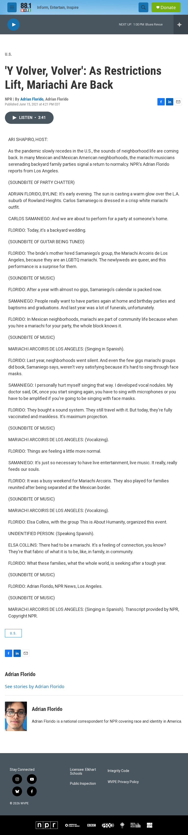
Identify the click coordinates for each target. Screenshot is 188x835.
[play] (13, 24)
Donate (168, 7)
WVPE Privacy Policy (123, 782)
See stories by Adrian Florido (34, 686)
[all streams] (181, 24)
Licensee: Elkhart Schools (83, 771)
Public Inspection (83, 783)
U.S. (8, 54)
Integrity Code (118, 771)
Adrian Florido (31, 99)
